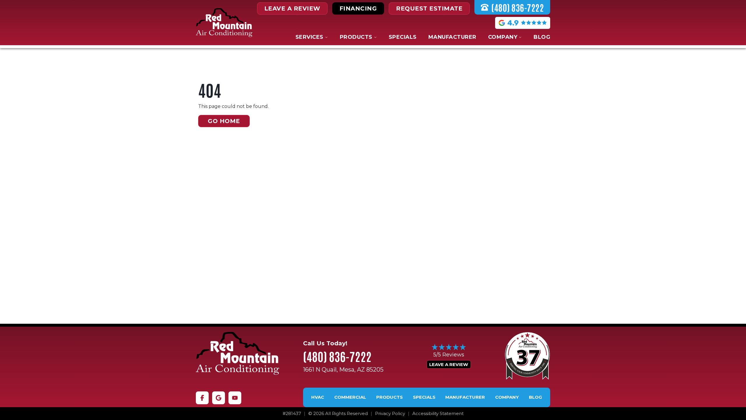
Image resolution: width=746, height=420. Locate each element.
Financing (358, 8)
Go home (224, 121)
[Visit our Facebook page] (202, 397)
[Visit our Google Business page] (218, 397)
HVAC (317, 397)
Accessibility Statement (438, 413)
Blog (542, 37)
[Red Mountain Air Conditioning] (237, 353)
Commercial (350, 397)
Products (356, 37)
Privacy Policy (390, 413)
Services (309, 37)
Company (503, 37)
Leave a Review (448, 364)
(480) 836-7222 (337, 356)
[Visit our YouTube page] (234, 397)
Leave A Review (292, 8)
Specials (403, 37)
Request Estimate (429, 8)
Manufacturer (452, 37)
